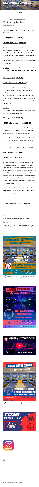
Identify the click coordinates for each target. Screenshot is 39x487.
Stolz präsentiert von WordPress (12, 482)
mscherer (21, 19)
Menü (20, 12)
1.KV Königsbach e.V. (17, 2)
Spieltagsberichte (12, 205)
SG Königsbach (24, 203)
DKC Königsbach (11, 203)
